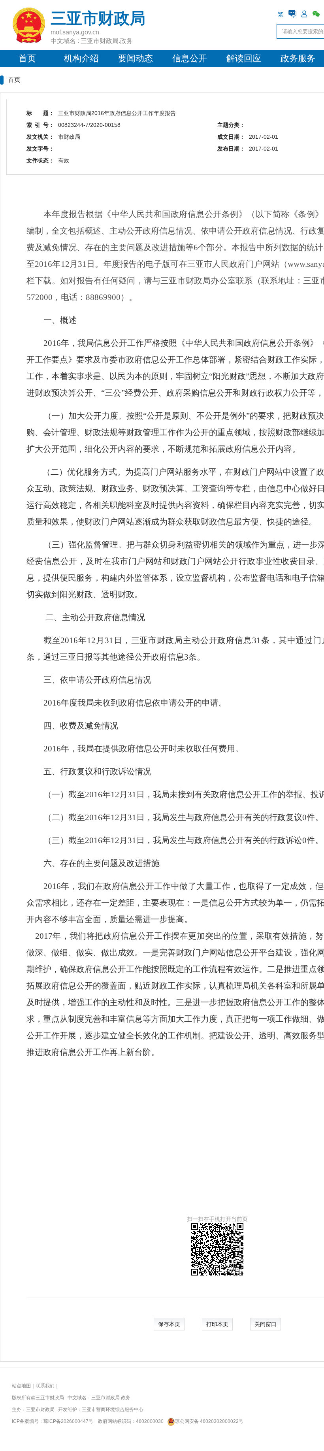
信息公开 (189, 58)
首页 (27, 58)
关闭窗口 (265, 1324)
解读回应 (243, 58)
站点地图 (21, 1386)
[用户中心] (304, 14)
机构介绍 (81, 58)
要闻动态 (135, 58)
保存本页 (169, 1324)
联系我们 (45, 1386)
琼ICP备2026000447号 (68, 1421)
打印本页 (217, 1324)
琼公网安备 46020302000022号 (209, 1421)
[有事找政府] (292, 14)
